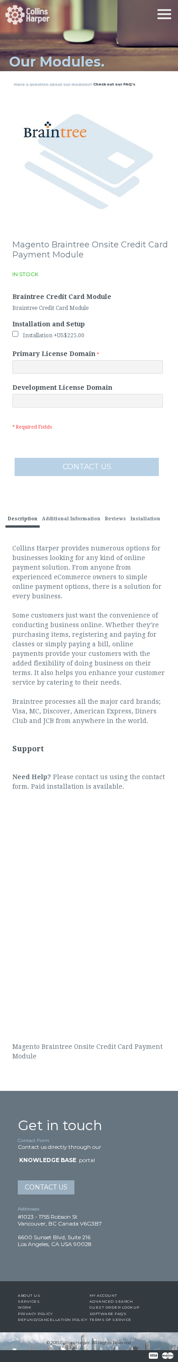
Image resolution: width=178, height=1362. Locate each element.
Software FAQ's (108, 1313)
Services (29, 1301)
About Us (29, 1295)
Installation (53, 335)
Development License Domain (62, 387)
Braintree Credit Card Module (61, 296)
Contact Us (46, 1187)
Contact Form (33, 1140)
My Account (103, 1295)
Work (24, 1307)
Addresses (28, 1209)
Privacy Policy (35, 1313)
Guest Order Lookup (114, 1307)
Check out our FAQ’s (114, 84)
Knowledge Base (47, 1160)
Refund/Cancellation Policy (52, 1319)
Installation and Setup (48, 324)
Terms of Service (110, 1319)
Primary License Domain (53, 353)
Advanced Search (111, 1301)
